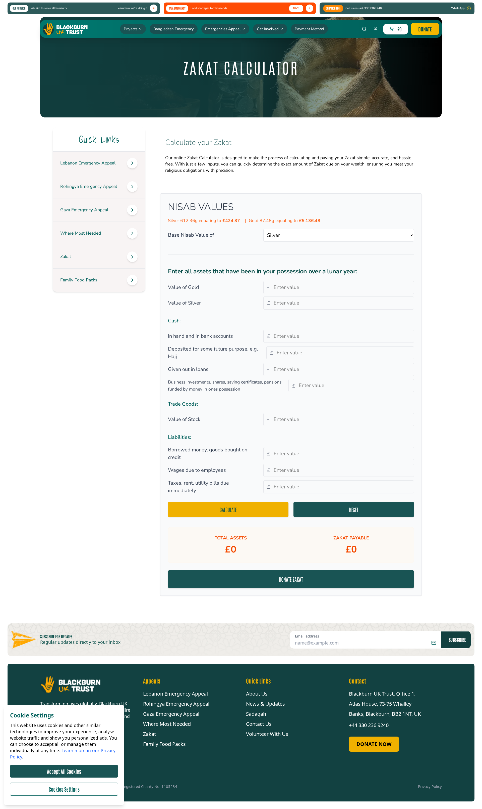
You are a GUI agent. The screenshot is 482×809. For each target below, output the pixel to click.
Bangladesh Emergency (173, 28)
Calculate (228, 509)
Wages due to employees (197, 470)
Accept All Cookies (64, 771)
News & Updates (265, 703)
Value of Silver (184, 303)
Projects (130, 28)
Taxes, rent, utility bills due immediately (198, 487)
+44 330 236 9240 (369, 725)
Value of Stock (184, 419)
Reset (353, 509)
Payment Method (309, 28)
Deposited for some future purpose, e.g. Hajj (213, 353)
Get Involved (268, 28)
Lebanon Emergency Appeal (175, 693)
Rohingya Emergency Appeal (176, 703)
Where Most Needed (167, 723)
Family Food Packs (164, 744)
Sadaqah (256, 713)
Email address (307, 635)
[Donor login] (376, 29)
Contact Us (259, 723)
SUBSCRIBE (457, 639)
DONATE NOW (373, 744)
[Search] (364, 29)
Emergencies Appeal (223, 28)
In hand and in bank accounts (200, 336)
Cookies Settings (64, 789)
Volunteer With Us (267, 734)
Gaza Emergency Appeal (171, 713)
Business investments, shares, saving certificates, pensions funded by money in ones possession (224, 385)
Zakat (149, 734)
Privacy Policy (430, 786)
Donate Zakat (291, 579)
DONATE (425, 29)
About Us (257, 693)
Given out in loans (188, 369)
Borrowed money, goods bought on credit (207, 453)
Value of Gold (183, 287)
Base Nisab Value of (191, 235)
